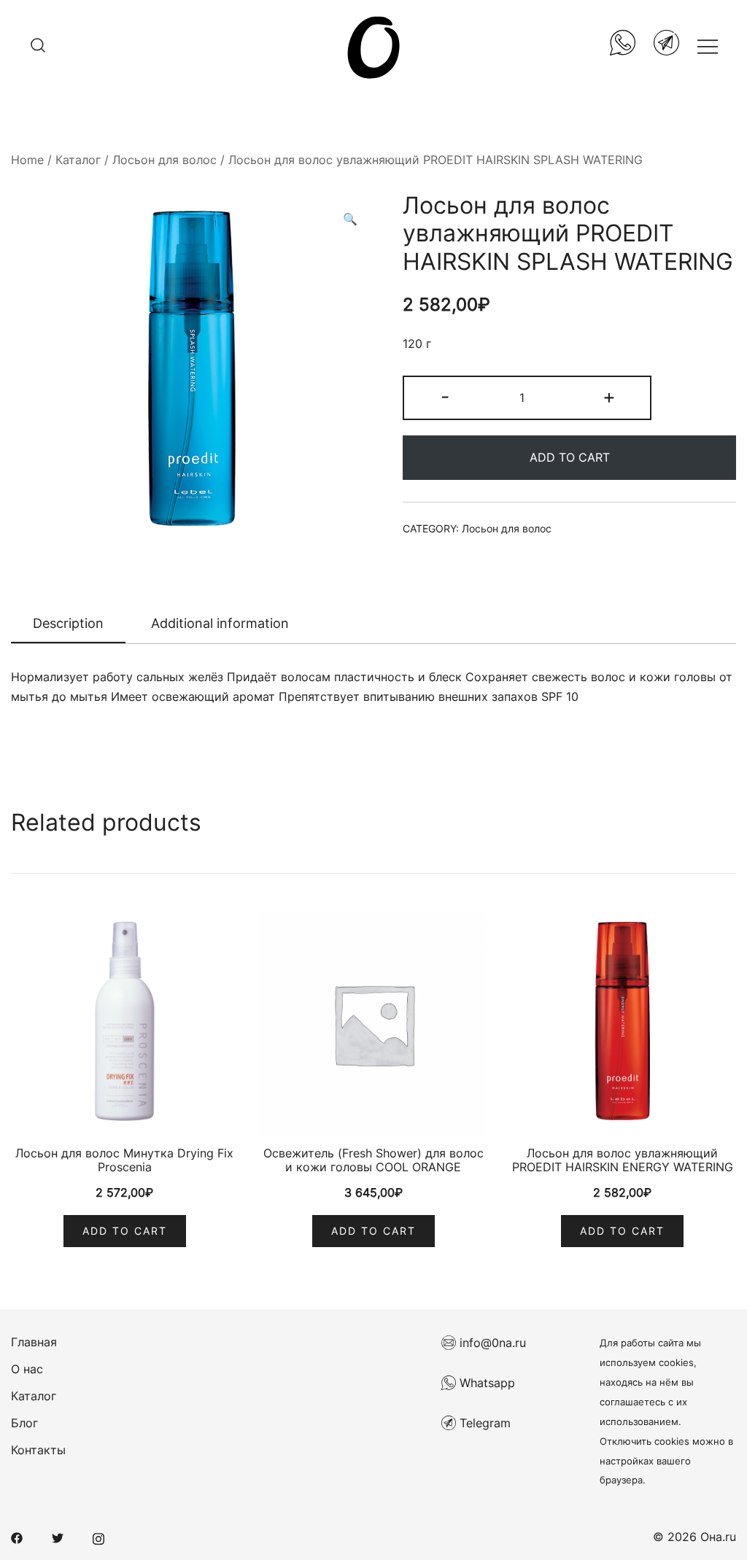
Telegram (483, 1423)
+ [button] (609, 396)
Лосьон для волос (164, 159)
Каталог (78, 159)
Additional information (220, 623)
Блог (24, 1423)
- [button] (445, 396)
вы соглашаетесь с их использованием (647, 1402)
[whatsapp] (622, 45)
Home (27, 159)
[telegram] (666, 45)
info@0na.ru (491, 1342)
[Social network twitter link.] (57, 1536)
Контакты (38, 1450)
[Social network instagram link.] (98, 1536)
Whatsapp (485, 1382)
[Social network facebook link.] (17, 1536)
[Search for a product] (38, 46)
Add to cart (570, 457)
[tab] (68, 624)
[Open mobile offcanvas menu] (707, 45)
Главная (34, 1342)
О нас (27, 1369)
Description (68, 623)
